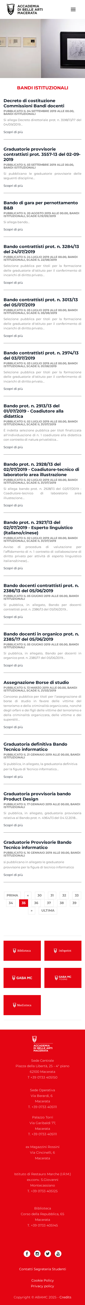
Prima (12, 895)
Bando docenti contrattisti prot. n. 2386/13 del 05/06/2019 (41, 588)
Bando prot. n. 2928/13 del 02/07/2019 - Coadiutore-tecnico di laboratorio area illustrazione (41, 469)
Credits (65, 1297)
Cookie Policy (42, 1280)
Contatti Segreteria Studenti (42, 1269)
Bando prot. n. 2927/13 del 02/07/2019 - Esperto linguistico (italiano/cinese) (38, 527)
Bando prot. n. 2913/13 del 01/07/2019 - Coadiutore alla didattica (34, 411)
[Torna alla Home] (28, 9)
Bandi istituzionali (20, 114)
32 (64, 895)
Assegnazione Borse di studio (36, 682)
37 (49, 903)
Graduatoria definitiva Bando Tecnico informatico (35, 747)
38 (62, 903)
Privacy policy (42, 1286)
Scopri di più (13, 132)
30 (40, 895)
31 (52, 895)
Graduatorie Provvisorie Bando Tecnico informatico (38, 845)
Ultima (48, 910)
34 (11, 903)
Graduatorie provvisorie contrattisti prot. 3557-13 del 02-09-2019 (42, 154)
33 (77, 895)
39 (74, 903)
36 (36, 903)
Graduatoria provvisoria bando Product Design (37, 796)
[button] (73, 9)
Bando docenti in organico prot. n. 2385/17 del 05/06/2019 (41, 636)
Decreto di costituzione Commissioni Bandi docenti (34, 103)
